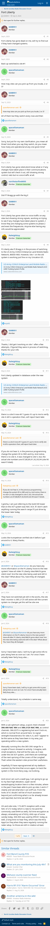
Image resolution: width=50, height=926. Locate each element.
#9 (48, 245)
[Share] (44, 36)
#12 (47, 410)
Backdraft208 (11, 877)
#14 (47, 481)
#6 (48, 163)
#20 (47, 720)
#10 (47, 340)
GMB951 (6, 16)
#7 (48, 191)
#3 (48, 79)
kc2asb (9, 867)
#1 (48, 36)
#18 (47, 623)
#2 (48, 59)
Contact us (6, 923)
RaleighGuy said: (9, 486)
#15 (47, 533)
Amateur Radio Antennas (22, 898)
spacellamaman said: (11, 107)
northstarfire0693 (17, 181)
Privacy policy (31, 923)
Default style (8, 920)
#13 (47, 433)
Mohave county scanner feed (22, 874)
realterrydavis (12, 888)
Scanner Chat (17, 867)
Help (40, 923)
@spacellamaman (21, 566)
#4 (48, 102)
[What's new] (46, 3)
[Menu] (4, 3)
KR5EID (9, 856)
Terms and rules (18, 923)
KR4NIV (9, 898)
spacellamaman (16, 70)
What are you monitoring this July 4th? (26, 864)
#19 (47, 678)
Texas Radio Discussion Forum (24, 856)
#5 (48, 137)
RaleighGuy (14, 235)
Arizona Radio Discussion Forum (28, 877)
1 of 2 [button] (18, 836)
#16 (47, 561)
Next (25, 836)
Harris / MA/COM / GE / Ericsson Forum (32, 888)
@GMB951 (6, 566)
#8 (48, 211)
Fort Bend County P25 (18, 853)
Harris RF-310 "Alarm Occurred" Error (25, 885)
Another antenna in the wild (21, 895)
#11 (47, 371)
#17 (47, 592)
